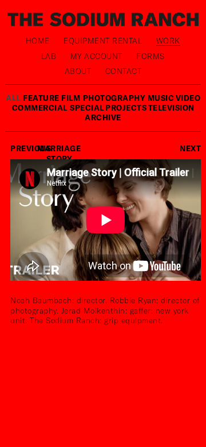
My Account (96, 56)
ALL (13, 98)
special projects (109, 107)
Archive (103, 117)
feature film (51, 98)
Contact (123, 71)
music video (174, 98)
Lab (49, 56)
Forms (150, 56)
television (171, 107)
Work (168, 40)
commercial (40, 107)
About (78, 71)
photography (114, 98)
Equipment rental (103, 40)
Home (38, 40)
